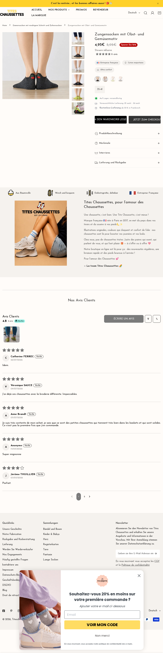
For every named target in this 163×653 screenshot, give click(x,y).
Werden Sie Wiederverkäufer (17, 549)
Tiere (45, 549)
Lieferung (7, 544)
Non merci (102, 636)
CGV (156, 561)
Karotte (120, 79)
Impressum (7, 570)
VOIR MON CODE (102, 624)
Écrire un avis (124, 319)
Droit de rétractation (13, 595)
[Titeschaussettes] (12, 13)
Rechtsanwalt (113, 79)
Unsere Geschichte (12, 529)
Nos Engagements (12, 555)
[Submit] (155, 553)
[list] (35, 65)
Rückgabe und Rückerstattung (18, 539)
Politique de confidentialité (135, 565)
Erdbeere (105, 79)
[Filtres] (148, 319)
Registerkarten (51, 544)
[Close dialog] (139, 576)
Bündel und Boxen (52, 529)
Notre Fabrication (11, 534)
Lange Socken (50, 560)
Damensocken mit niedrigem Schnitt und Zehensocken (37, 25)
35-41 (100, 89)
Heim (4, 25)
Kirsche (97, 79)
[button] (159, 12)
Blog (4, 590)
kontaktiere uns (10, 565)
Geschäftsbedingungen (14, 580)
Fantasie (47, 555)
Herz (45, 539)
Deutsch (132, 13)
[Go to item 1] (12, 334)
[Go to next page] (90, 496)
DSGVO (6, 585)
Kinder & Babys (51, 534)
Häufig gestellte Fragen (15, 560)
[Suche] (145, 12)
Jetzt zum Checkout (147, 120)
